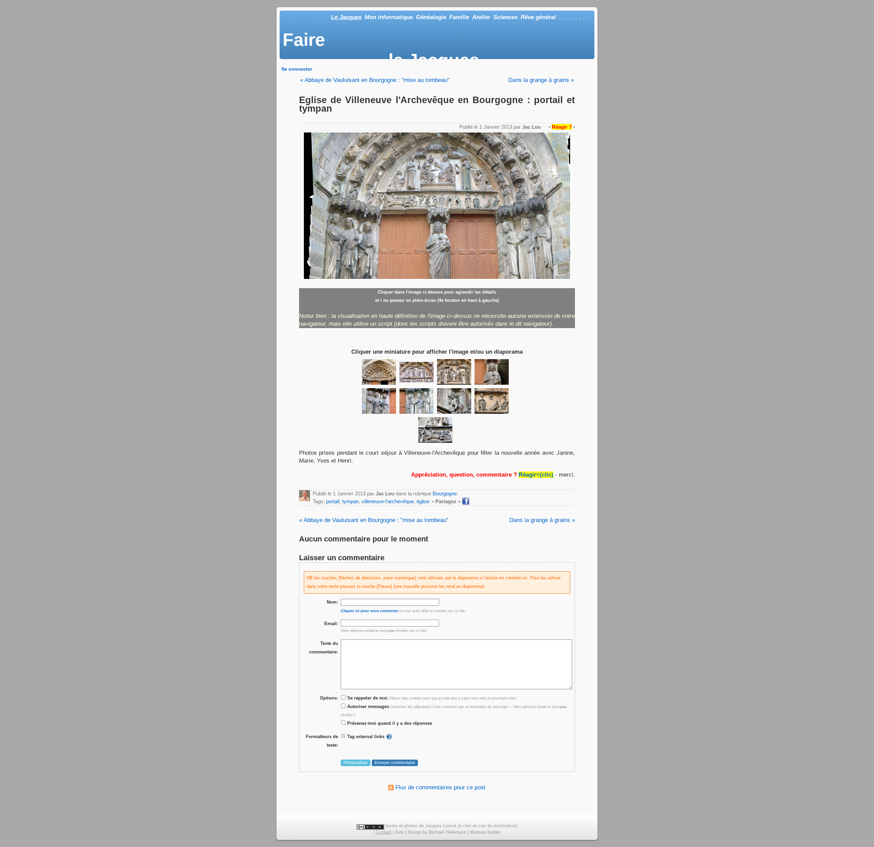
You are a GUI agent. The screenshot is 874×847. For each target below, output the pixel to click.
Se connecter (296, 69)
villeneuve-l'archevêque (388, 501)
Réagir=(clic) (536, 474)
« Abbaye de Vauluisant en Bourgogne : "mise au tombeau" (374, 80)
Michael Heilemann (447, 832)
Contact (384, 832)
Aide (399, 832)
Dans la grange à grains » (541, 80)
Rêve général (538, 17)
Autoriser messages (367, 706)
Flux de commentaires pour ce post (439, 787)
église (423, 501)
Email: (331, 623)
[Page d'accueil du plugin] (389, 736)
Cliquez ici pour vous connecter (369, 611)
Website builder (485, 832)
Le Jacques (346, 17)
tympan (350, 501)
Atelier (481, 17)
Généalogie (431, 17)
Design (414, 832)
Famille (459, 17)
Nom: (332, 602)
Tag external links (365, 736)
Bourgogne (445, 493)
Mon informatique (389, 17)
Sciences (505, 17)
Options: (329, 698)
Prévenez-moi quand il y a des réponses (389, 723)
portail (332, 501)
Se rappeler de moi (366, 698)
